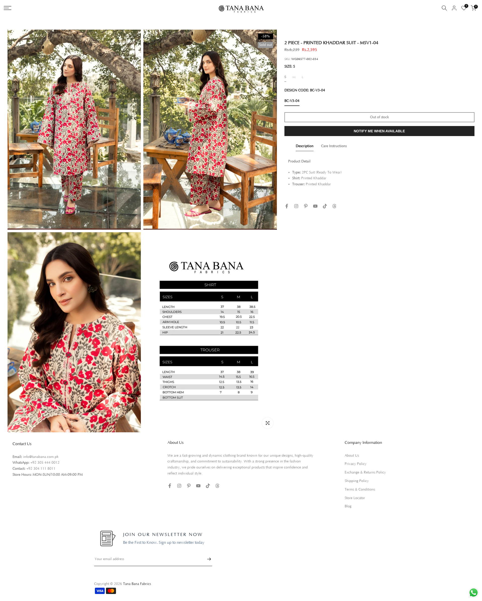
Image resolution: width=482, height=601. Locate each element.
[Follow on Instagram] (296, 206)
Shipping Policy (357, 481)
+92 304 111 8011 (40, 469)
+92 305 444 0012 (44, 463)
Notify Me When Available (379, 131)
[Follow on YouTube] (315, 206)
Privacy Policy (356, 464)
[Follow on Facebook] (286, 206)
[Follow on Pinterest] (306, 206)
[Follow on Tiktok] (325, 206)
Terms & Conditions (360, 490)
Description (305, 146)
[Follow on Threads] (334, 206)
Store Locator (355, 498)
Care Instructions (334, 146)
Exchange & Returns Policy (365, 472)
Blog (348, 506)
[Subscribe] (207, 559)
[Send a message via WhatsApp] (473, 592)
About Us (352, 456)
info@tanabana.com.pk (40, 457)
